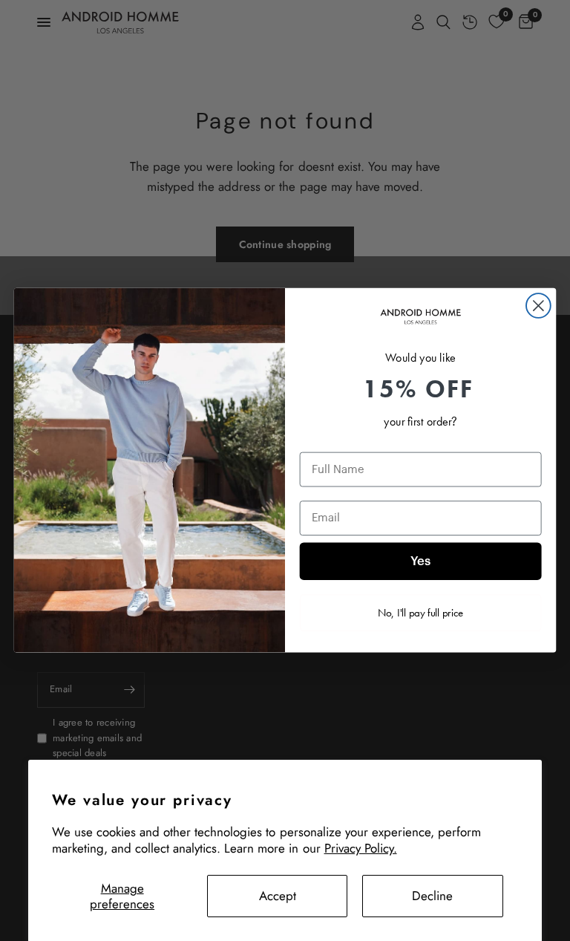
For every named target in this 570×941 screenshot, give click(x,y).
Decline (432, 896)
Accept (277, 896)
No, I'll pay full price (421, 612)
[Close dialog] (538, 305)
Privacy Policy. (360, 848)
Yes (420, 562)
